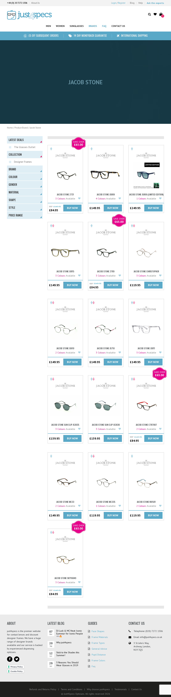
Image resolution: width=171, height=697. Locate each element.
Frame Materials (100, 637)
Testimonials (120, 689)
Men (48, 26)
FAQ (104, 26)
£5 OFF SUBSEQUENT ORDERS (43, 36)
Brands (93, 26)
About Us (35, 3)
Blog (132, 3)
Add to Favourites (79, 198)
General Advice (99, 648)
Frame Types (98, 642)
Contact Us (118, 26)
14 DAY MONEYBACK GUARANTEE (90, 36)
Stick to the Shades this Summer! (67, 654)
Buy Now (72, 208)
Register (121, 3)
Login (113, 3)
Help (140, 3)
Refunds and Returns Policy (42, 689)
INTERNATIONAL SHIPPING (134, 36)
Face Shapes (98, 631)
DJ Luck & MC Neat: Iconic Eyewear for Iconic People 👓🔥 (69, 633)
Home (10, 127)
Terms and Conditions (71, 689)
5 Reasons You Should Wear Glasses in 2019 (67, 664)
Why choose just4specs (98, 689)
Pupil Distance (99, 654)
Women (60, 26)
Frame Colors (98, 660)
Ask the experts (155, 3)
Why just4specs (63, 642)
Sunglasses (77, 26)
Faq (93, 666)
